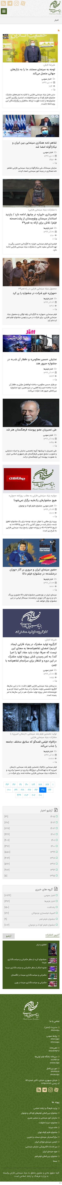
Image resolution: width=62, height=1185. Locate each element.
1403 (29, 828)
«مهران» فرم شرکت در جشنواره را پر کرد (35, 293)
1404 (29, 823)
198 (22, 790)
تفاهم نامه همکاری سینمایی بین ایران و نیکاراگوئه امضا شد (34, 145)
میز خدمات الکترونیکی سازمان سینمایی (41, 1146)
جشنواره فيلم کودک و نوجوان (30, 506)
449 (19, 795)
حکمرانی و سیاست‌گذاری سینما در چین (30, 982)
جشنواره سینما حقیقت (48, 1122)
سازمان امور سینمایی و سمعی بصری (42, 1118)
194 (49, 790)
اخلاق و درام (41, 944)
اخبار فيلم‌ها (49, 228)
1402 (29, 834)
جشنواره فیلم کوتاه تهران (47, 1132)
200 (9, 790)
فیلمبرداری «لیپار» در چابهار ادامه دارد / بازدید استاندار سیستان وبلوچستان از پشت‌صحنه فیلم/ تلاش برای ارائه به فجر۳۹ (31, 218)
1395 (29, 876)
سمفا (55, 1161)
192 (14, 784)
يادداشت (29, 907)
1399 (29, 852)
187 (47, 784)
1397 (29, 864)
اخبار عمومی (47, 79)
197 (29, 790)
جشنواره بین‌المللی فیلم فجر (46, 1156)
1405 (29, 817)
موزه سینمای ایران (50, 1151)
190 (26, 784)
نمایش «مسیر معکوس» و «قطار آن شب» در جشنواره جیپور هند (32, 361)
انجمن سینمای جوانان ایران (46, 1142)
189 (33, 784)
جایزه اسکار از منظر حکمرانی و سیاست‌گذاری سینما (25, 967)
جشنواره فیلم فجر (29, 919)
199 (15, 790)
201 (40, 795)
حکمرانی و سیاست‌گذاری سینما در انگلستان (28, 975)
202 (33, 795)
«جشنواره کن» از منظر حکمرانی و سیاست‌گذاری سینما (27, 961)
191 (20, 784)
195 (43, 790)
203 (26, 795)
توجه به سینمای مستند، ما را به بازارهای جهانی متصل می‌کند (33, 71)
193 (7, 784)
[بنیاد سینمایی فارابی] (55, 7)
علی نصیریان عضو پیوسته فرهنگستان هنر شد (31, 430)
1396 (29, 870)
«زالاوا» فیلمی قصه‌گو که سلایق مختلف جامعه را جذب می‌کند (31, 744)
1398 (29, 858)
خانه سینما (53, 1127)
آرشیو (8, 936)
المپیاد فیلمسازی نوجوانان (29, 913)
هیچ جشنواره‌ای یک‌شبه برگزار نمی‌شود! (35, 500)
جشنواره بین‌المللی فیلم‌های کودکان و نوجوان (39, 1113)
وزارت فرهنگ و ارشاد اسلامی (45, 1108)
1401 (29, 840)
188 (40, 784)
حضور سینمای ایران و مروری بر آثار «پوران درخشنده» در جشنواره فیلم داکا (33, 571)
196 (36, 790)
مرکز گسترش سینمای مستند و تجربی (42, 1137)
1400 (29, 846)
